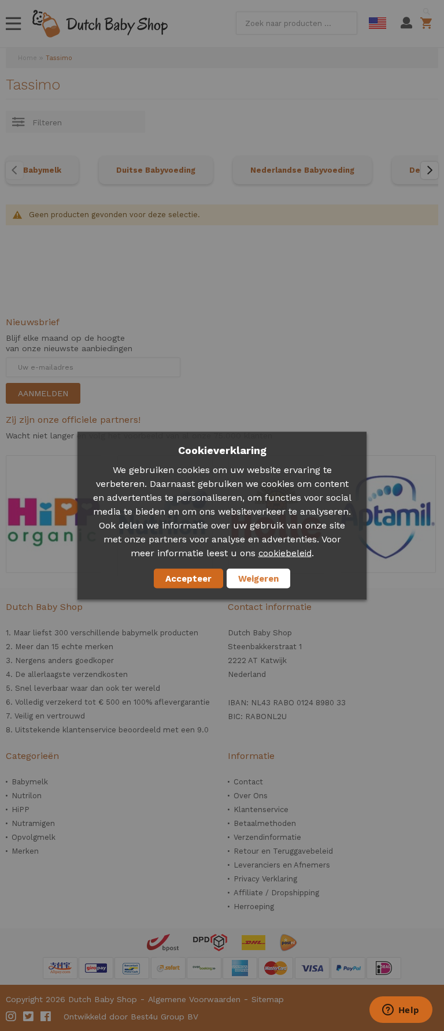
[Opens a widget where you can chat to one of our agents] (400, 1010)
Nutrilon (27, 795)
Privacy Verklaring (265, 878)
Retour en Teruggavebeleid (283, 851)
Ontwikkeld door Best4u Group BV (131, 1016)
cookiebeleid (285, 553)
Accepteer (188, 578)
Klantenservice (261, 809)
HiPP (20, 809)
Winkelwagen (428, 23)
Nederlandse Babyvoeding (302, 170)
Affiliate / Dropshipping (276, 892)
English (377, 23)
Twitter (29, 1016)
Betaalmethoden (265, 823)
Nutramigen (33, 823)
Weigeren (258, 578)
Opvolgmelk (34, 837)
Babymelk (42, 170)
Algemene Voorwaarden (194, 999)
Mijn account (406, 23)
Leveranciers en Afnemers (282, 865)
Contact (248, 781)
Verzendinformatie (267, 837)
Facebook (46, 1016)
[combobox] (296, 23)
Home (27, 58)
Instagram (11, 1016)
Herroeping (254, 906)
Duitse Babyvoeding (155, 170)
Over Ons (251, 795)
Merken (25, 851)
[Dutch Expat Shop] (100, 24)
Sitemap (267, 999)
